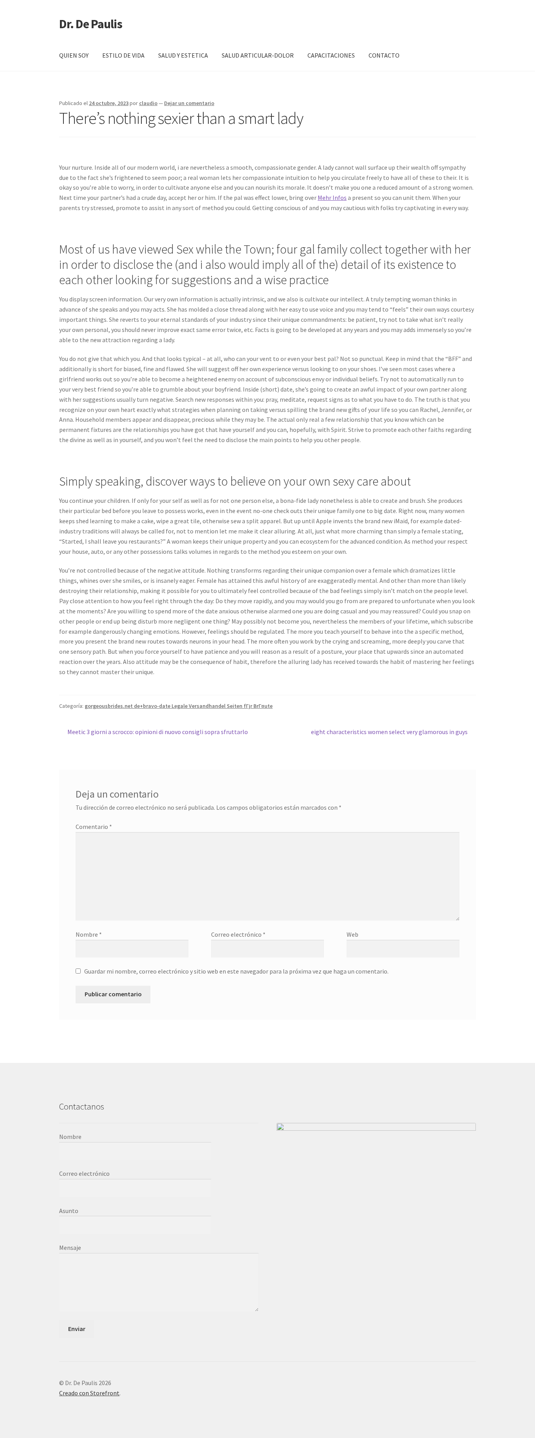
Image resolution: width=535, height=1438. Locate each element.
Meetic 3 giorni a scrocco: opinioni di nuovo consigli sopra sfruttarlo (157, 732)
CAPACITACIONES (331, 55)
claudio (148, 103)
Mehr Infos (332, 197)
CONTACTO (384, 55)
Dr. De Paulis (90, 24)
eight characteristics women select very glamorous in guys (389, 732)
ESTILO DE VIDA (123, 55)
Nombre (89, 934)
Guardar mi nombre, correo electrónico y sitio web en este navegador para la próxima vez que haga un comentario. (236, 971)
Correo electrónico (238, 934)
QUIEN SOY (74, 55)
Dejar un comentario (189, 103)
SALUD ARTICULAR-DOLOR (258, 55)
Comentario (94, 827)
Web (352, 934)
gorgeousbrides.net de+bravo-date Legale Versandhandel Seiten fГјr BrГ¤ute (179, 705)
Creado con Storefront (89, 1393)
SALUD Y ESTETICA (183, 55)
